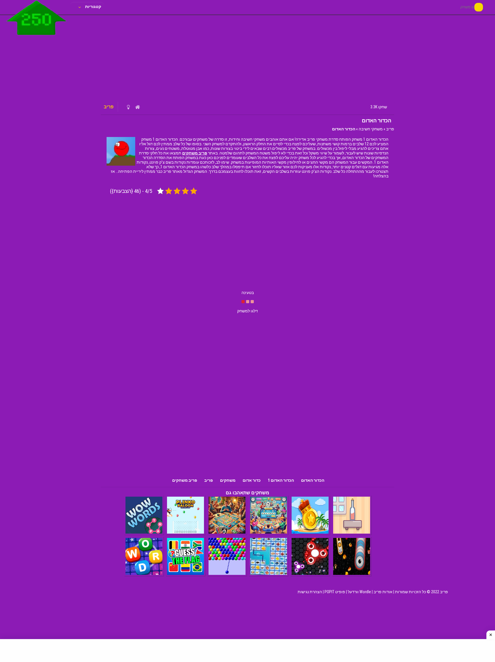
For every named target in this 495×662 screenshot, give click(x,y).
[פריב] (36, 36)
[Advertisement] (247, 57)
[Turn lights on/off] (128, 107)
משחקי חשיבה (371, 129)
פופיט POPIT (335, 591)
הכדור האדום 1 (281, 480)
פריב (390, 129)
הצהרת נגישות (310, 591)
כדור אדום (252, 480)
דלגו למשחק (247, 311)
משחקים (227, 480)
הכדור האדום (312, 480)
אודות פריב (383, 591)
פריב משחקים (194, 153)
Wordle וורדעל (359, 591)
